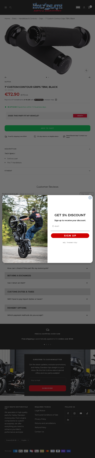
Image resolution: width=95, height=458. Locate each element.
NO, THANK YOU (70, 242)
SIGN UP (70, 235)
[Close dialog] (90, 197)
